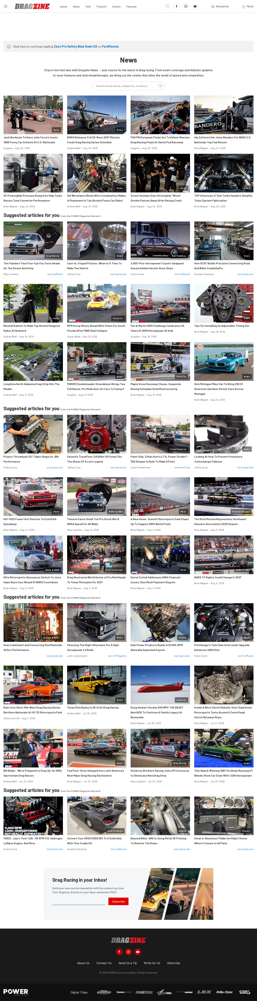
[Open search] (167, 6)
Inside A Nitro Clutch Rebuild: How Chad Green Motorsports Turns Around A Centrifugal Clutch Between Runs (223, 712)
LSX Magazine (119, 655)
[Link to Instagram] (186, 6)
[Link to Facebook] (176, 6)
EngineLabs (120, 274)
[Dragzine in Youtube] (137, 952)
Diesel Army (184, 467)
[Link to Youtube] (195, 6)
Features (131, 6)
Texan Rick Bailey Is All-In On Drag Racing (93, 707)
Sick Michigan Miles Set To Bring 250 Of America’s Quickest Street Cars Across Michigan (219, 388)
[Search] (161, 86)
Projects (102, 6)
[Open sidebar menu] (5, 6)
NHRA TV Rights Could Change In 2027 (217, 577)
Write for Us (152, 963)
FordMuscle (110, 46)
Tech (88, 6)
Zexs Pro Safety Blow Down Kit (75, 46)
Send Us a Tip (128, 963)
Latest (63, 6)
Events (116, 6)
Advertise (173, 963)
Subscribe (118, 901)
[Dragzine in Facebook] (119, 952)
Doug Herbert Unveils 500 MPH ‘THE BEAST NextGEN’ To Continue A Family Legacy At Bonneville (157, 712)
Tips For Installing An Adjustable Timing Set (221, 325)
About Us (83, 963)
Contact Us (104, 963)
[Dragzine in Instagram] (128, 952)
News (76, 6)
